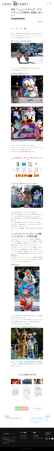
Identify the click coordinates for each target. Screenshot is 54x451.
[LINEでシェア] (25, 28)
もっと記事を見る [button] (36, 408)
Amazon (27, 175)
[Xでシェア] (17, 28)
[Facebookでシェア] (21, 28)
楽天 (19, 175)
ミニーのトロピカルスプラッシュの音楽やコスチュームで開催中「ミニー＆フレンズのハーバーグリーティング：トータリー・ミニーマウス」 (26, 394)
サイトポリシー (24, 438)
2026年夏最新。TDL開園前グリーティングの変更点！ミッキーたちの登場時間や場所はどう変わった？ (38, 392)
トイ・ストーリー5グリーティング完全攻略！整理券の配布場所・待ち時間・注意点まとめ (15, 391)
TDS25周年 (35, 435)
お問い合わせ (23, 435)
